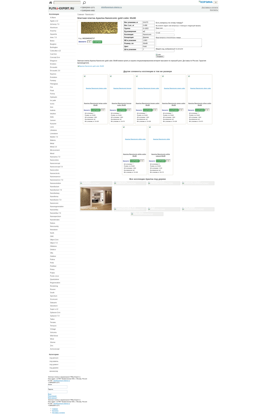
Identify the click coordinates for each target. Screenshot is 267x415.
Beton (52, 41)
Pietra (52, 269)
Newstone (54, 230)
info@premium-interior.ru (111, 7)
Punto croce (54, 276)
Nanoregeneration (57, 206)
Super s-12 (54, 309)
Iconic (52, 104)
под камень (54, 361)
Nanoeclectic (55, 173)
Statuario (53, 302)
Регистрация (52, 396)
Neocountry (54, 226)
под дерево (54, 368)
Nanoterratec (55, 220)
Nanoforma (54, 196)
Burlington (54, 47)
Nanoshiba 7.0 (55, 213)
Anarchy (53, 31)
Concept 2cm (55, 57)
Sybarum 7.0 (54, 316)
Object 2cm (54, 240)
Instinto (52, 110)
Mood (52, 153)
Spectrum (53, 296)
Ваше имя (159, 28)
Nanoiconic (54, 203)
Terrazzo (53, 326)
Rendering (54, 286)
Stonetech (54, 306)
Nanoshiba (54, 210)
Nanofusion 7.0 (55, 200)
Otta (51, 253)
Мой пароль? (52, 398)
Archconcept (54, 349)
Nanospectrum (55, 216)
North (52, 233)
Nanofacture (54, 186)
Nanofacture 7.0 (56, 190)
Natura (52, 223)
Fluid (52, 90)
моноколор (54, 371)
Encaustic (53, 67)
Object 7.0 (54, 243)
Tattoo (52, 319)
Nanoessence (55, 176)
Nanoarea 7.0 (55, 157)
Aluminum (54, 27)
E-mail (158, 33)
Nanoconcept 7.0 (56, 167)
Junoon (53, 120)
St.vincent (53, 299)
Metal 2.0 (53, 147)
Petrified (53, 266)
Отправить (160, 56)
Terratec (53, 322)
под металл (54, 358)
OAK (52, 236)
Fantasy (53, 80)
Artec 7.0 (53, 37)
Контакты (214, 10)
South (52, 292)
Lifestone (53, 130)
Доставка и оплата (210, 7)
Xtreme (52, 342)
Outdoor (53, 256)
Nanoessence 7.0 (56, 180)
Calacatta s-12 (55, 51)
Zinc (51, 346)
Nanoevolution (55, 183)
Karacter (53, 124)
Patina (52, 259)
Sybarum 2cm (55, 312)
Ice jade (53, 100)
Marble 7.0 (54, 137)
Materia (53, 140)
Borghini (53, 44)
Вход (49, 394)
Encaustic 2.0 (55, 70)
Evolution (53, 77)
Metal (52, 143)
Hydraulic (53, 97)
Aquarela (53, 34)
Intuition (53, 114)
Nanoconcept (55, 163)
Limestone (54, 133)
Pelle (52, 263)
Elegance (53, 61)
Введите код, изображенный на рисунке (169, 49)
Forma (52, 94)
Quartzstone (54, 279)
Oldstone (53, 246)
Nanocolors (54, 160)
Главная (80, 14)
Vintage (53, 329)
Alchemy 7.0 (54, 24)
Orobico (53, 249)
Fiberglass (54, 84)
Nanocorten (54, 170)
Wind (52, 339)
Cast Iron (53, 54)
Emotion (53, 64)
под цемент (54, 364)
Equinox (53, 74)
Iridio (52, 117)
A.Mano (53, 17)
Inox (51, 107)
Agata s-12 (54, 21)
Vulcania (53, 332)
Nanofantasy (54, 193)
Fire (51, 87)
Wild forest (54, 336)
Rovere (52, 289)
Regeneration (55, 283)
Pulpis (52, 273)
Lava (52, 127)
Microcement (55, 150)
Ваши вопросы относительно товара (168, 37)
